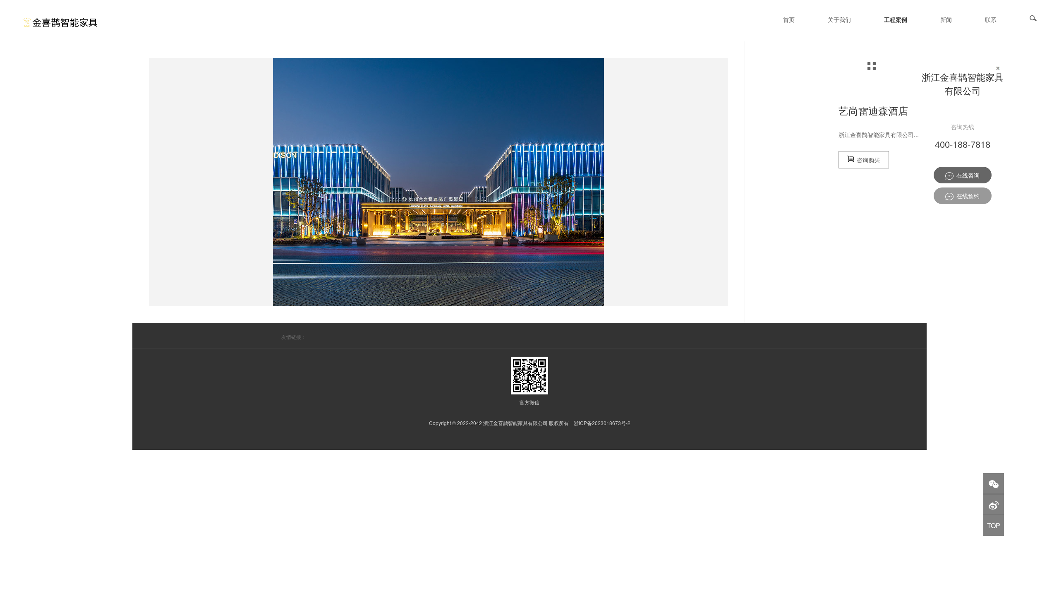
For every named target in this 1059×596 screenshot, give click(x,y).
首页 (789, 19)
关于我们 (839, 19)
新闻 (946, 19)
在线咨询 (967, 175)
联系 (991, 19)
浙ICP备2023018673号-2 (602, 422)
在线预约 (967, 196)
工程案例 (895, 19)
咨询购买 (867, 160)
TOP (993, 525)
